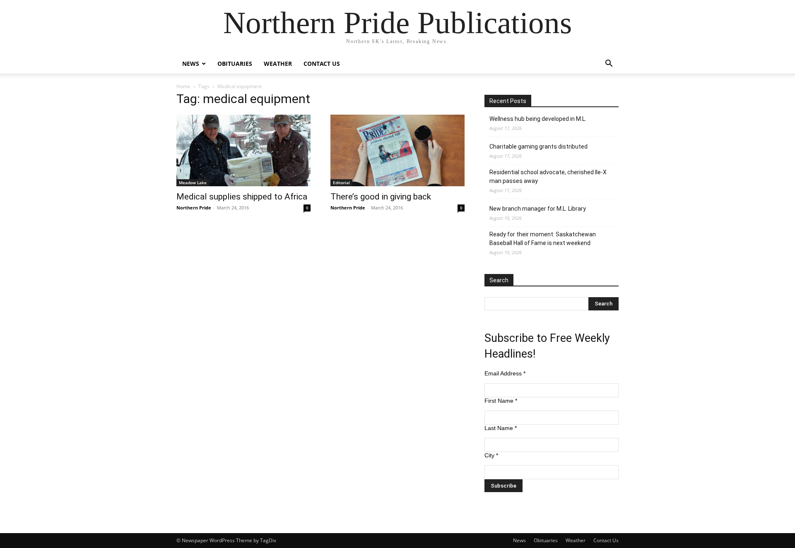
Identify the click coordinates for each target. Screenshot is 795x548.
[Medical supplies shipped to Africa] (243, 150)
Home (183, 86)
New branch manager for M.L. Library (537, 208)
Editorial (341, 182)
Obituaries (234, 63)
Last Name (500, 428)
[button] (609, 64)
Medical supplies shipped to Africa (241, 197)
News (190, 63)
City (491, 455)
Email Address (504, 373)
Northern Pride (193, 207)
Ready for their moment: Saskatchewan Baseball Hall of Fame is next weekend (542, 238)
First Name (500, 400)
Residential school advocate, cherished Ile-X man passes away (548, 176)
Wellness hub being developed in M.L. (537, 118)
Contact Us (322, 63)
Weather (278, 63)
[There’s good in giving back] (397, 150)
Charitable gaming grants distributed (538, 146)
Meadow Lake (193, 182)
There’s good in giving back (380, 197)
